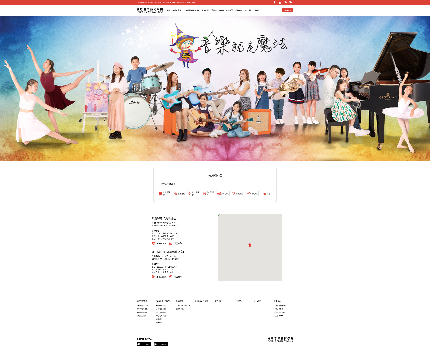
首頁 (168, 10)
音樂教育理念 (177, 10)
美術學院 (159, 322)
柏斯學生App (278, 316)
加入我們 (248, 10)
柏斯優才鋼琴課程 (280, 305)
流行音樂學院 (161, 312)
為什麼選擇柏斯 (142, 305)
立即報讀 (287, 10)
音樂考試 (229, 10)
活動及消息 (180, 309)
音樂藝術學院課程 (192, 10)
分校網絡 (239, 10)
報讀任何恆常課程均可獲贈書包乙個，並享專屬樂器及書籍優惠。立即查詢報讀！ (168, 2)
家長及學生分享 (142, 312)
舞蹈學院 (159, 319)
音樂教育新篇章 (142, 309)
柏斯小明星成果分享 (183, 305)
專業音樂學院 (161, 316)
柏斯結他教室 (278, 309)
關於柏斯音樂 (141, 316)
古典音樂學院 (161, 309)
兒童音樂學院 (161, 305)
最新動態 (205, 10)
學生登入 (257, 10)
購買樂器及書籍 (217, 10)
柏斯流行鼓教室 (279, 312)
